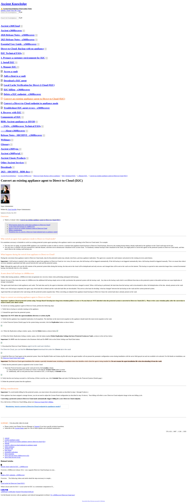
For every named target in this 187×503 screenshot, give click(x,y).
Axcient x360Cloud (10, 26)
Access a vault (11, 71)
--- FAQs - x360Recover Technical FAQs (21, 126)
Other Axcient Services (12, 162)
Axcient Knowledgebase (8, 176)
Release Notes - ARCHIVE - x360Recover (21, 135)
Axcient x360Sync (10, 149)
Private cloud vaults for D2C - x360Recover (14, 466)
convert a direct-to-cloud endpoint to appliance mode (21, 445)
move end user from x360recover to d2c (17, 455)
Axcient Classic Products (13, 158)
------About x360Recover (13, 130)
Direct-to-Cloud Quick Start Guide (13, 358)
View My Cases (16, 10)
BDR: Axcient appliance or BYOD (18, 121)
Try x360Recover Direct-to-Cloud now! (62, 495)
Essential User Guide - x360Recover (19, 44)
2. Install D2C (8, 62)
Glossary (5, 144)
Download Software (27, 492)
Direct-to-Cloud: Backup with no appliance (22, 48)
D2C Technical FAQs (11, 53)
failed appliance (9, 447)
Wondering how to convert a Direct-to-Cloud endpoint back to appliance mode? (33, 232)
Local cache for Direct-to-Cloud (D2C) (13, 483)
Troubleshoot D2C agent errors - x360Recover (27, 108)
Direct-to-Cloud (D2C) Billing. (43, 402)
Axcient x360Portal (11, 153)
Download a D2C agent (15, 80)
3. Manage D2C (9, 67)
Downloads (6, 167)
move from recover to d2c (13, 457)
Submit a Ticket (5, 10)
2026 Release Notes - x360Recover (18, 35)
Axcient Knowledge (14, 4)
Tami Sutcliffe (12, 209)
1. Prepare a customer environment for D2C (23, 58)
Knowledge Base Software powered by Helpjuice (93, 501)
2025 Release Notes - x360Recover (18, 39)
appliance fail (9, 448)
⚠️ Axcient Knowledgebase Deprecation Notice (16, 9)
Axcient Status (19, 428)
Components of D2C (11, 117)
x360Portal (4, 492)
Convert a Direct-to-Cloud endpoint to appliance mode (31, 103)
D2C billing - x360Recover (17, 89)
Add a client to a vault (15, 76)
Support (37, 426)
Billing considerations (15, 230)
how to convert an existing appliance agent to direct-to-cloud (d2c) (25, 441)
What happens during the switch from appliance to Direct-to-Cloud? (29, 225)
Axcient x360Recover (11, 30)
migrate (7, 443)
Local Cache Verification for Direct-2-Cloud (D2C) (29, 85)
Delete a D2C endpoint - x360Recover (22, 94)
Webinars (5, 139)
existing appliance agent (12, 440)
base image (8, 450)
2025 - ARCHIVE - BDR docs (15, 171)
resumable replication (11, 452)
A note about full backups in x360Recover (22, 226)
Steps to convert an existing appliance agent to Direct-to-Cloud (28, 228)
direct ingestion (9, 454)
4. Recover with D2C (11, 112)
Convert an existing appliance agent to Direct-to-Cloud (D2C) (34, 98)
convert (7, 438)
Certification (11, 492)
